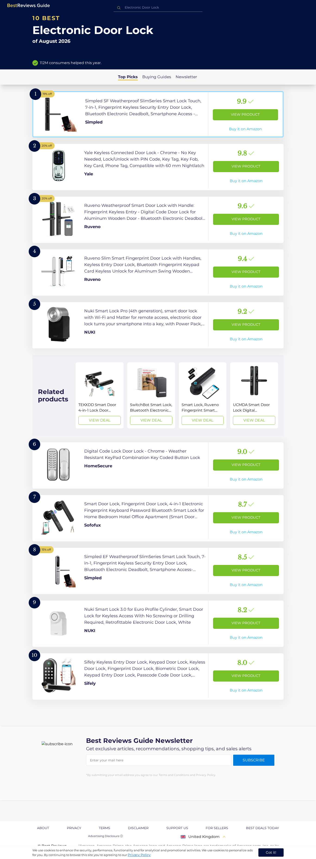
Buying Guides (156, 76)
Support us (177, 828)
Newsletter (186, 76)
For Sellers (217, 828)
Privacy (74, 828)
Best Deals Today (262, 828)
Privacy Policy (139, 855)
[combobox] (158, 7)
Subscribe (254, 760)
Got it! (271, 852)
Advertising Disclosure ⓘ (105, 836)
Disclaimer (138, 828)
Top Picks (128, 76)
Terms (104, 828)
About (43, 828)
